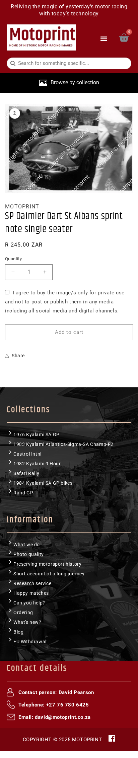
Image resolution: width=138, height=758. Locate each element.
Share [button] (18, 355)
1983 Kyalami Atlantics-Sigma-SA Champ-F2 (63, 444)
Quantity (13, 258)
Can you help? (29, 602)
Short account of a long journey (49, 573)
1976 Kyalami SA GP (36, 434)
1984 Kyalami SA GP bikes (42, 483)
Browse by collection (75, 82)
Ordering (23, 612)
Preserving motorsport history (47, 564)
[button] (104, 37)
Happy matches (31, 593)
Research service (32, 583)
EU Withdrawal (30, 641)
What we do (26, 544)
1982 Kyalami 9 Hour (37, 463)
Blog (18, 632)
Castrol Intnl (27, 454)
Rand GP (23, 492)
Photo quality (28, 554)
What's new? (27, 622)
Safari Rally (26, 473)
